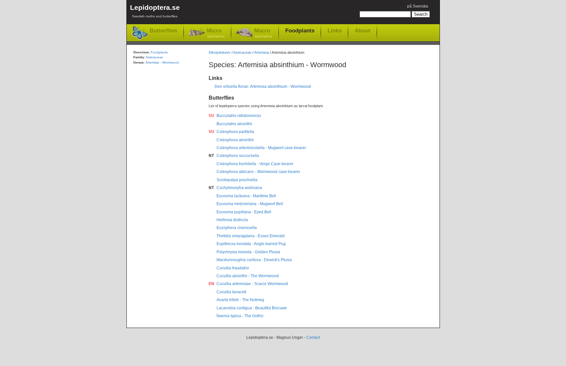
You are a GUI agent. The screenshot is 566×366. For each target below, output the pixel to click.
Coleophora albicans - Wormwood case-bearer (258, 171)
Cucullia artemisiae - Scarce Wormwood (252, 283)
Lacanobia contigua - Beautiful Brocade (252, 308)
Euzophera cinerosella (237, 227)
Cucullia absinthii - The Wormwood (248, 276)
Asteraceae (242, 52)
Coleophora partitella (235, 131)
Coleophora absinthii (235, 140)
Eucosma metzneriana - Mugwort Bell (250, 204)
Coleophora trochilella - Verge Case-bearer (255, 164)
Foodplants (299, 30)
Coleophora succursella (238, 155)
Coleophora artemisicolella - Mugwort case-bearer (261, 147)
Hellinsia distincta (232, 220)
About (362, 30)
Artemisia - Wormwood (162, 62)
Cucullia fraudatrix (233, 268)
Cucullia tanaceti (231, 292)
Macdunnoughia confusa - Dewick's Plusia (254, 260)
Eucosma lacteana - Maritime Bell (246, 196)
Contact (313, 337)
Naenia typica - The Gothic (240, 316)
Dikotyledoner (220, 52)
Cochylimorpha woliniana (239, 187)
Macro (263, 33)
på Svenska (417, 6)
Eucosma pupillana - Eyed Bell (244, 212)
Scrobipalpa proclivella (237, 180)
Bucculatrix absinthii (234, 124)
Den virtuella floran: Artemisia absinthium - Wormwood (263, 86)
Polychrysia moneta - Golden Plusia (248, 252)
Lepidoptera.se (155, 11)
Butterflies (163, 31)
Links (335, 30)
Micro (216, 33)
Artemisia (261, 52)
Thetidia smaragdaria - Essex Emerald (251, 236)
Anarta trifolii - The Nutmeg (240, 300)
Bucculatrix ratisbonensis (239, 115)
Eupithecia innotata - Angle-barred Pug (251, 243)
